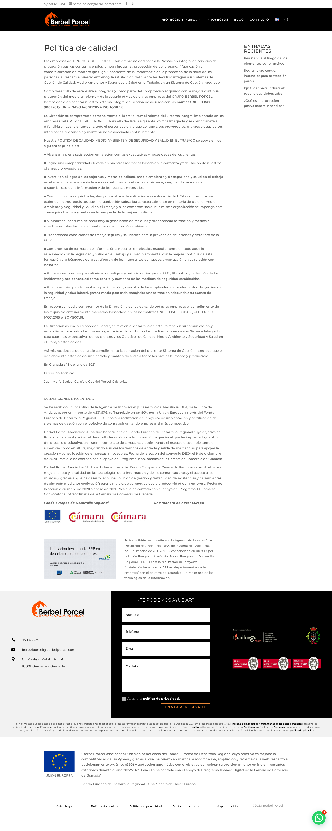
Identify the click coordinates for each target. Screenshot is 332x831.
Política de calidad (186, 806)
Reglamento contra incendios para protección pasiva (265, 75)
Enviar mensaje (186, 707)
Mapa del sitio (227, 806)
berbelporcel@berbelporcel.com (48, 650)
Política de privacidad (145, 806)
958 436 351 (31, 640)
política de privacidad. (161, 698)
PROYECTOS (217, 19)
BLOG (239, 19)
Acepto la (153, 698)
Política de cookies (105, 806)
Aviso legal (64, 806)
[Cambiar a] (277, 24)
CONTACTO (259, 19)
